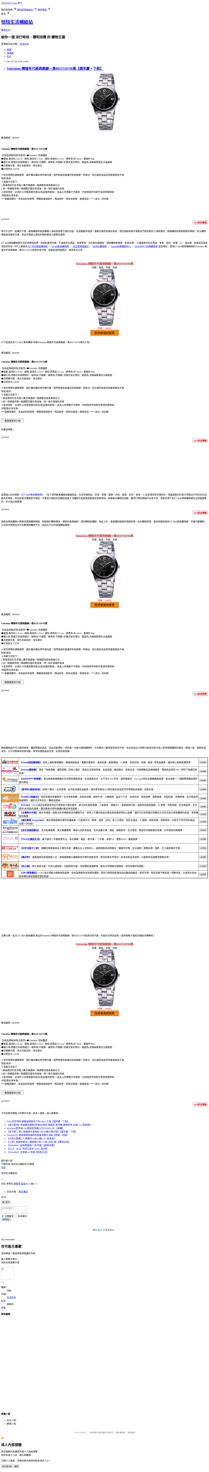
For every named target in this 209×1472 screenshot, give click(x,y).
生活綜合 (24, 44)
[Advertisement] (104, 467)
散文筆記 (23, 1191)
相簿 (9, 49)
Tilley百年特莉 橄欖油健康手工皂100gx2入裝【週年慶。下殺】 (38, 1121)
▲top (3, 1196)
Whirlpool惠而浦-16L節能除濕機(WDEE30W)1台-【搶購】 (35, 1128)
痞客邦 (17, 1184)
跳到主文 (5, 30)
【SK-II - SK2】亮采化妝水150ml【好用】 (28, 1149)
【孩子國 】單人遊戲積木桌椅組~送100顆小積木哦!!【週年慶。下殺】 (42, 1131)
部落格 (10, 53)
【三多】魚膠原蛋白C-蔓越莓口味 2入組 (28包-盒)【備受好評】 (38, 1142)
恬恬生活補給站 (17, 22)
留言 (23, 1184)
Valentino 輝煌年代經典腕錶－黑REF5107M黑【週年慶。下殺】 (55, 68)
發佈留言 (6, 1219)
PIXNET (83, 1432)
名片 (9, 56)
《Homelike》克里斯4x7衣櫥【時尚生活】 (28, 1152)
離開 (16, 1466)
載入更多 (6, 1202)
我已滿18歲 (7, 1466)
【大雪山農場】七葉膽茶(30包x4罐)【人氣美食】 (31, 1138)
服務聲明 (131, 1432)
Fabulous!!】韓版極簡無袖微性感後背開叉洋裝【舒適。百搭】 (38, 1135)
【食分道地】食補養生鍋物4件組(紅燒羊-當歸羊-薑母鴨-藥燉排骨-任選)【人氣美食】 (49, 1125)
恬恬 (3, 1167)
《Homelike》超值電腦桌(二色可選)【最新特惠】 (31, 1145)
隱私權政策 (120, 1432)
